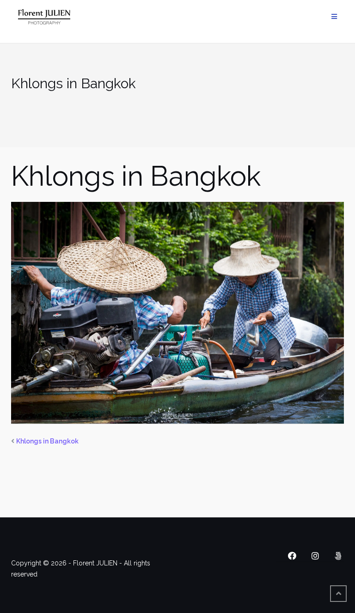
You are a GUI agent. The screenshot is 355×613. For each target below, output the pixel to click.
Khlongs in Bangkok (47, 441)
